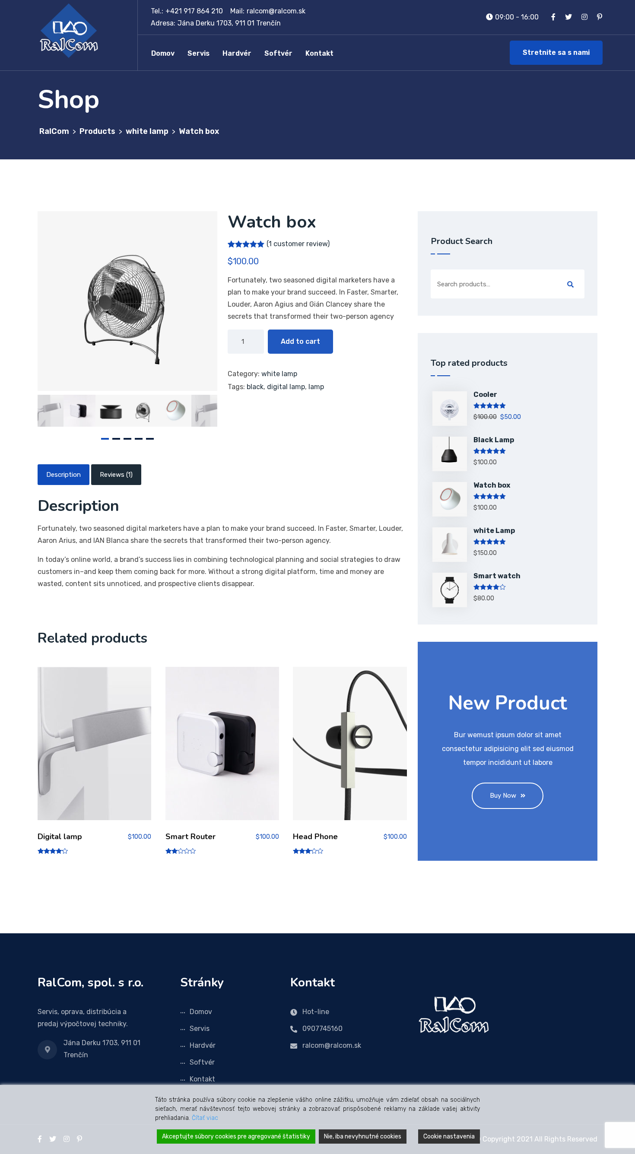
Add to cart (300, 341)
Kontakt (319, 53)
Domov (163, 53)
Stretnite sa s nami (556, 52)
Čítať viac (205, 1118)
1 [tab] (105, 439)
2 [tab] (116, 439)
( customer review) (298, 244)
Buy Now (503, 795)
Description (63, 475)
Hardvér (236, 53)
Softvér (278, 53)
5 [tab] (150, 439)
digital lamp (286, 387)
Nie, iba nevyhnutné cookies (362, 1136)
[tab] (63, 474)
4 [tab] (139, 439)
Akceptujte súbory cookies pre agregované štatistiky (236, 1136)
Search (570, 284)
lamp (316, 387)
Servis (198, 53)
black (255, 387)
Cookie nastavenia (449, 1136)
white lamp (279, 374)
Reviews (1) (116, 475)
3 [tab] (127, 439)
